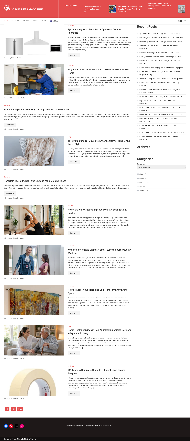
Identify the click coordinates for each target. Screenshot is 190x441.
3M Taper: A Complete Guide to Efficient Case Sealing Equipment (161, 79)
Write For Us (143, 190)
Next (20, 409)
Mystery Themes (30, 439)
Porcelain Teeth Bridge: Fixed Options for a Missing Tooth (35, 181)
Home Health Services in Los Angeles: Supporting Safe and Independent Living (159, 73)
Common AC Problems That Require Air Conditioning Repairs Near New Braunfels (160, 91)
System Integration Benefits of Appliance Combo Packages (159, 33)
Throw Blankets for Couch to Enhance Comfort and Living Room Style (159, 47)
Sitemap (142, 186)
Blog (69, 137)
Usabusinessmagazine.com (75, 425)
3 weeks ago (118, 11)
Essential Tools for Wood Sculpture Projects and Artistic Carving (161, 114)
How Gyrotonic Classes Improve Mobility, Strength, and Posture (161, 57)
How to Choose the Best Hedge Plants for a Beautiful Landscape (161, 132)
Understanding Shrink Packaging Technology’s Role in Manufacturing (158, 120)
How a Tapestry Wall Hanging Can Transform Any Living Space (161, 68)
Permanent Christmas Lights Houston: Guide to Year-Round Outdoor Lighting (160, 109)
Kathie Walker (21, 58)
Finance (36, 21)
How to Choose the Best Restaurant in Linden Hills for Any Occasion (159, 84)
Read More (73, 55)
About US (142, 174)
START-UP (25, 21)
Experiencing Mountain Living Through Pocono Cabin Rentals (36, 109)
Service (70, 206)
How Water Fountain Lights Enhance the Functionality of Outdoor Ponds (158, 127)
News (44, 21)
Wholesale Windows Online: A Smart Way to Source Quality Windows (159, 62)
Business (15, 21)
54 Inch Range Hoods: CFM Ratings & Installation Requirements (161, 96)
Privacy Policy (144, 182)
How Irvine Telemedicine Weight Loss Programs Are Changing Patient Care (160, 138)
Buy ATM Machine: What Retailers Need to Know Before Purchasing (158, 102)
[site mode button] (180, 21)
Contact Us (143, 178)
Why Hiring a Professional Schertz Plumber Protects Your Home (161, 38)
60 (14, 409)
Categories (141, 164)
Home (6, 21)
